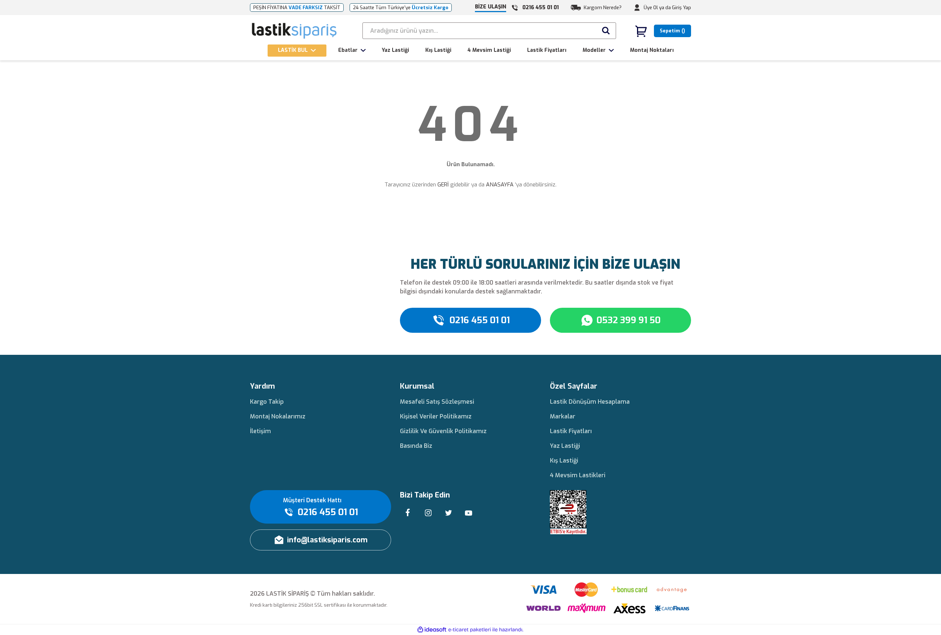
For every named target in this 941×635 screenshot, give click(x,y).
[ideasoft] (432, 629)
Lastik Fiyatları (571, 431)
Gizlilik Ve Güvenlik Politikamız (443, 431)
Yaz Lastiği (565, 446)
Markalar (562, 416)
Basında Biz (416, 446)
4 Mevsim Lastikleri (577, 475)
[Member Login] (637, 7)
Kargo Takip (267, 402)
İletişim (260, 431)
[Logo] (294, 31)
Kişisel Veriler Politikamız (436, 416)
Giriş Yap (681, 7)
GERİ (443, 184)
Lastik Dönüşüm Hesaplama (590, 402)
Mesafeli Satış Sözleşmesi (437, 402)
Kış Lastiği (564, 460)
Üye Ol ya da (657, 7)
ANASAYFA (500, 184)
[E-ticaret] (469, 630)
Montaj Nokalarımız (277, 416)
